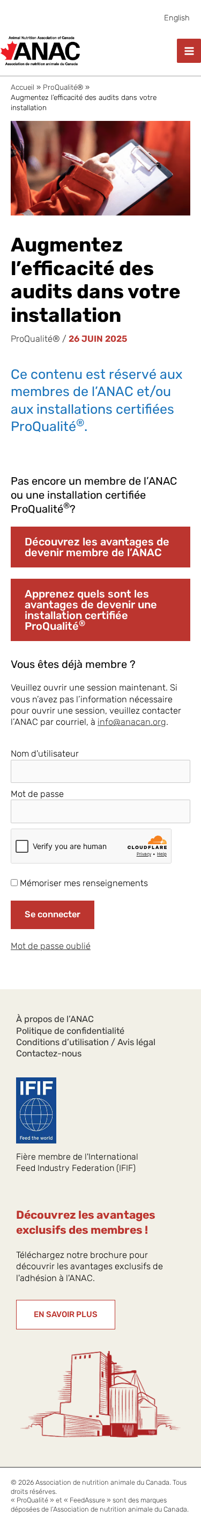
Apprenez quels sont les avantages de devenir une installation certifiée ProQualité (91, 609)
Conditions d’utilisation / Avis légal (85, 1042)
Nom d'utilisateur (45, 754)
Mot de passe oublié (51, 946)
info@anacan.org (132, 722)
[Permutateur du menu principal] (189, 51)
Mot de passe (37, 794)
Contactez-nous (48, 1053)
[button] (65, 1315)
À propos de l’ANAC (55, 1019)
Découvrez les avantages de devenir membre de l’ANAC (97, 547)
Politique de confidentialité (70, 1031)
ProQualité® (35, 339)
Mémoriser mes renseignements (83, 883)
